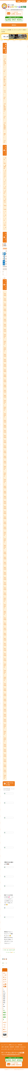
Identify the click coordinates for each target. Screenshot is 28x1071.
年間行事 (20, 1044)
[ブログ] (4, 959)
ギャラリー (10, 1049)
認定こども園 (4, 1052)
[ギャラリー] (2, 959)
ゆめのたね (23, 1046)
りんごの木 (4, 1049)
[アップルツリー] (2, 963)
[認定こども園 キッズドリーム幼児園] (14, 6)
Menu (14, 25)
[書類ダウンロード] (18, 1)
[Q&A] (24, 1)
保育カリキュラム (13, 1044)
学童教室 (17, 1046)
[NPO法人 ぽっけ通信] (4, 963)
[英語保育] (6, 959)
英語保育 (12, 1046)
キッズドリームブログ (19, 1049)
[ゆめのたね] (6, 963)
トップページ (5, 1044)
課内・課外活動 (5, 1046)
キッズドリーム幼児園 (16, 1053)
